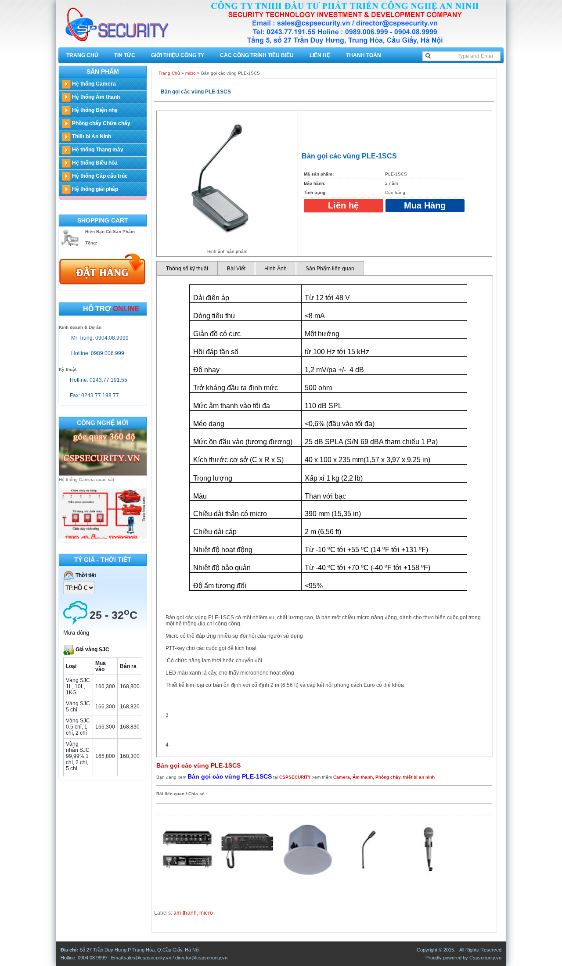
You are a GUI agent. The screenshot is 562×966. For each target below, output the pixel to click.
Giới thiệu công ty (177, 55)
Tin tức (124, 55)
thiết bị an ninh (419, 777)
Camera (341, 777)
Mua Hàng (425, 205)
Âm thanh (363, 777)
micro (190, 73)
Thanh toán (363, 55)
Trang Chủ (82, 55)
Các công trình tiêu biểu (257, 55)
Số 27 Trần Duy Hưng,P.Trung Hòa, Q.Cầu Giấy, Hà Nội (139, 949)
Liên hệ (320, 55)
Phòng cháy (387, 777)
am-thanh (185, 913)
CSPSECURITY (295, 777)
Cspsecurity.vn (485, 957)
